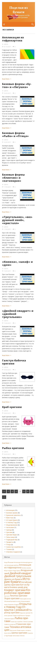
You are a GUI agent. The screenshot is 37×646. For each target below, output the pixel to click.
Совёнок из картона (9, 624)
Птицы (8, 544)
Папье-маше (10, 537)
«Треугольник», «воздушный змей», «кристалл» (17, 220)
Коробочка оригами (17, 591)
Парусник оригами (25, 613)
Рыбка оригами (13, 448)
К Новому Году (11, 522)
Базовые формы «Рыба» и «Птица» (15, 134)
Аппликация (10, 510)
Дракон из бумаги (13, 579)
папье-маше (16, 635)
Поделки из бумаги (18, 10)
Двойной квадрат (20, 573)
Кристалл (6, 596)
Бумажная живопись (13, 515)
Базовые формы (12, 513)
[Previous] (4, 491)
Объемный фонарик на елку (12, 601)
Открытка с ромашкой (16, 608)
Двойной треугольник (17, 576)
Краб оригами (12, 407)
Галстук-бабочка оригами (14, 362)
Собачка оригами (28, 621)
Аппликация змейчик (13, 565)
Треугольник (13, 630)
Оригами (9, 532)
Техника (9, 549)
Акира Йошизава (8, 562)
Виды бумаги (16, 570)
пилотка (22, 635)
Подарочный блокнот (19, 615)
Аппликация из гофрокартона (13, 39)
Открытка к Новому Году (17, 605)
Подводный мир (11, 540)
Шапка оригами (19, 632)
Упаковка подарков (13, 552)
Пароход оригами (18, 611)
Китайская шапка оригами (18, 583)
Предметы (9, 542)
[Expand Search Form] (32, 24)
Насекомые (10, 527)
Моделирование (12, 525)
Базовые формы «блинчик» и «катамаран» (13, 177)
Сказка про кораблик (13, 547)
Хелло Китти (7, 633)
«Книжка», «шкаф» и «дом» (17, 263)
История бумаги (12, 520)
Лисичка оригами (18, 595)
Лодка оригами (11, 598)
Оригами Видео (11, 535)
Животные (9, 518)
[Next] (4, 497)
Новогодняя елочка (25, 598)
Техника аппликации (18, 628)
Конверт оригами (15, 590)
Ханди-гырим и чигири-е (24, 630)
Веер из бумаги (8, 570)
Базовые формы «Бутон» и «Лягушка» (16, 85)
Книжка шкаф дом (18, 587)
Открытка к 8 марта (13, 604)
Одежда (9, 530)
